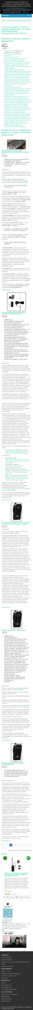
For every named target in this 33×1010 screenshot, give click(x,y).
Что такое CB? (8, 55)
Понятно (25, 12)
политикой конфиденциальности (17, 8)
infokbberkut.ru (8, 922)
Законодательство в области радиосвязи (15, 126)
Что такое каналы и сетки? (11, 57)
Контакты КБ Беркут (6, 959)
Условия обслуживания (7, 966)
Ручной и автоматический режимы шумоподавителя (13, 763)
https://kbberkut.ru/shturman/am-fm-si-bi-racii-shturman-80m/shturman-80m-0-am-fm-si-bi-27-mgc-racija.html (17, 461)
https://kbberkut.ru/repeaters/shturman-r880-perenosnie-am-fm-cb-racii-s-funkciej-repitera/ (17, 452)
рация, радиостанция (15, 54)
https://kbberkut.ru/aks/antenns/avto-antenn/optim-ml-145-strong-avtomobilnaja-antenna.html (18, 472)
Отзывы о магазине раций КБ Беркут (10, 973)
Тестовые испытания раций (16, 30)
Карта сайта (4, 978)
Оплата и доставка (6, 957)
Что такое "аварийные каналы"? (12, 87)
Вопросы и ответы (9, 50)
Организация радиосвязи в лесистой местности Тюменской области (14, 313)
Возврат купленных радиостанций (13, 125)
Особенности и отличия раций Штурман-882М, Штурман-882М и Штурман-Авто (16, 152)
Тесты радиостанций (6, 987)
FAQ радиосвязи (5, 996)
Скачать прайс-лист (6, 985)
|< (2, 845)
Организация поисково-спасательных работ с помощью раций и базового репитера (16, 523)
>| (5, 848)
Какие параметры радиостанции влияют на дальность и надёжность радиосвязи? (15, 59)
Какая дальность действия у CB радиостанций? (16, 61)
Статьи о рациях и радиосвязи (15, 27)
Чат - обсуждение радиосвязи (9, 989)
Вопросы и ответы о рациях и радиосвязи (18, 20)
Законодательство (10, 33)
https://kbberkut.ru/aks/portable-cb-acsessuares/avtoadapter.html (14, 466)
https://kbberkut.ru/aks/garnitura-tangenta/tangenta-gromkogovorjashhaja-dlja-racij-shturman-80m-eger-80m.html (17, 478)
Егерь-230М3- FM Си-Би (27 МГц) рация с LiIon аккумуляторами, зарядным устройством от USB (16, 874)
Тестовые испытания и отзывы (9, 975)
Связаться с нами (5, 971)
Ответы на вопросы (10, 26)
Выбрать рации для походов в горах (14, 630)
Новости (23, 33)
